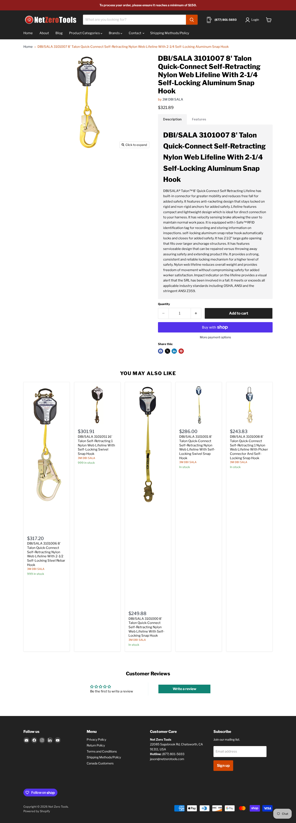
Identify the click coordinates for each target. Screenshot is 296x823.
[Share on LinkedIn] (174, 351)
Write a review (184, 689)
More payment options (215, 337)
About (44, 33)
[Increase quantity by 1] (196, 313)
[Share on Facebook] (160, 351)
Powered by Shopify (36, 811)
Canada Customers (100, 763)
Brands (114, 33)
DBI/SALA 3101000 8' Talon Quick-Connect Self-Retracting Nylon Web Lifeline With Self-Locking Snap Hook (146, 627)
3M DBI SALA (172, 99)
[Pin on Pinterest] (181, 351)
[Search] (192, 20)
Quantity (164, 304)
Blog (59, 33)
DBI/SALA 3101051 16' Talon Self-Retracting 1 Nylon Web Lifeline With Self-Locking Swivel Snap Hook (96, 445)
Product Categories (85, 33)
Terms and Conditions (102, 751)
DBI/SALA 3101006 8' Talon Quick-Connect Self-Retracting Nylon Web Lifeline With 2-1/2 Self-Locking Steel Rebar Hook (46, 554)
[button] (253, 19)
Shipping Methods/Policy (169, 33)
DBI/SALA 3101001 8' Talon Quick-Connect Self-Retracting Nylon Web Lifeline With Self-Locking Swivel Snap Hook (197, 447)
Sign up (223, 765)
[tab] (172, 119)
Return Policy (96, 745)
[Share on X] (167, 351)
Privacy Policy (96, 739)
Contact (135, 33)
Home (28, 33)
